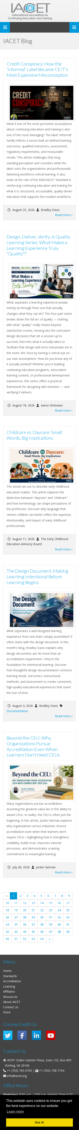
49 (68, 932)
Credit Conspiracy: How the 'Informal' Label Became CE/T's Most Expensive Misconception (37, 69)
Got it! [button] (39, 1122)
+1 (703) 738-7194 (51, 1070)
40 (59, 924)
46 (42, 932)
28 (24, 917)
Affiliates (9, 991)
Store (7, 1012)
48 (59, 932)
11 (16, 903)
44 (24, 932)
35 (16, 924)
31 (50, 917)
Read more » (63, 215)
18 (7, 910)
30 (42, 917)
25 (68, 910)
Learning (9, 986)
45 (33, 932)
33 (68, 917)
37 (33, 924)
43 (16, 932)
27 (16, 917)
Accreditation (12, 981)
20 (24, 910)
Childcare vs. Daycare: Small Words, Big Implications (34, 435)
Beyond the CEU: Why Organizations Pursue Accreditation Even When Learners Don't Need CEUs (33, 746)
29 (33, 917)
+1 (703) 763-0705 (19, 1070)
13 (33, 903)
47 (50, 932)
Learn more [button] (15, 1111)
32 (59, 917)
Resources (10, 997)
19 (16, 910)
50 (7, 939)
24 (59, 910)
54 (42, 939)
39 (50, 924)
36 (24, 924)
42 (7, 932)
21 (33, 910)
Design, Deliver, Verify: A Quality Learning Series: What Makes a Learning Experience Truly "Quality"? (38, 245)
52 (24, 939)
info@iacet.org (17, 1076)
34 (7, 924)
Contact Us (10, 1007)
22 (42, 910)
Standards (10, 976)
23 (50, 910)
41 (68, 924)
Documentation (17, 711)
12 (24, 903)
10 (7, 903)
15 (50, 903)
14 (42, 903)
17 (68, 903)
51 (16, 939)
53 (33, 939)
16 (59, 903)
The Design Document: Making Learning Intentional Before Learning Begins (37, 576)
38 (42, 924)
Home (7, 971)
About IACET (11, 1002)
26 (7, 917)
